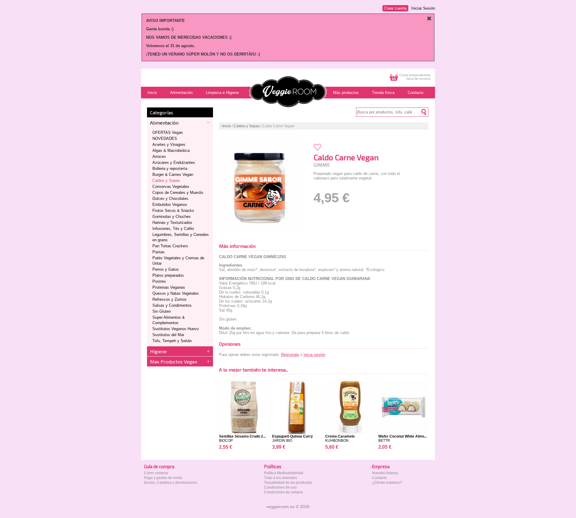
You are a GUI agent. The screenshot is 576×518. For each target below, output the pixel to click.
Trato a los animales (280, 478)
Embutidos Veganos (169, 204)
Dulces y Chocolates (170, 198)
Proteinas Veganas (168, 287)
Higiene (158, 351)
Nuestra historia (385, 473)
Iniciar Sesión (423, 8)
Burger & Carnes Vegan (172, 174)
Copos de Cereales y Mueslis (177, 192)
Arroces (159, 156)
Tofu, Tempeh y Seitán (172, 341)
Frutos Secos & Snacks (173, 210)
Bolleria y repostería (169, 168)
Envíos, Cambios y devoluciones (170, 482)
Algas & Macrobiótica (171, 150)
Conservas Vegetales (170, 186)
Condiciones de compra (283, 492)
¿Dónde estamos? (387, 482)
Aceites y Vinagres (168, 144)
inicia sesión (314, 354)
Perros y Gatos (165, 269)
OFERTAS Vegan (167, 132)
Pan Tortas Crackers (170, 246)
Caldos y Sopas (166, 180)
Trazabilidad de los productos (288, 482)
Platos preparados (168, 275)
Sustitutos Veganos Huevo (175, 329)
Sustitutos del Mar (168, 335)
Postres (159, 281)
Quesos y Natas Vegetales (175, 293)
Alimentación (164, 122)
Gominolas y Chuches (171, 216)
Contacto (379, 478)
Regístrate (290, 354)
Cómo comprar (156, 473)
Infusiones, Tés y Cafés (173, 228)
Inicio (226, 126)
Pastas (158, 252)
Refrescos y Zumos (169, 299)
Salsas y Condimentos (172, 305)
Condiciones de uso (280, 487)
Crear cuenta (395, 8)
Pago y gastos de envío (163, 478)
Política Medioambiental (283, 473)
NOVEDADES (164, 138)
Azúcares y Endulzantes (173, 162)
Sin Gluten (161, 311)
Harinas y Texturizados (172, 222)
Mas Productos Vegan (173, 361)
